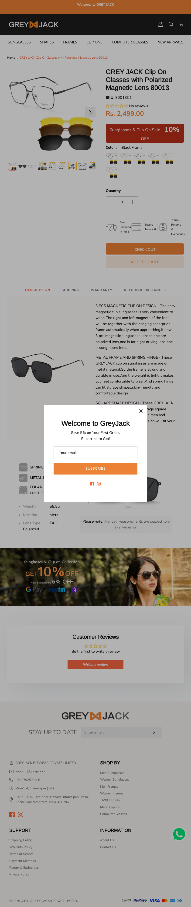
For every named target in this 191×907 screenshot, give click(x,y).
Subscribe (95, 468)
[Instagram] (99, 483)
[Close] (141, 411)
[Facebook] (92, 483)
